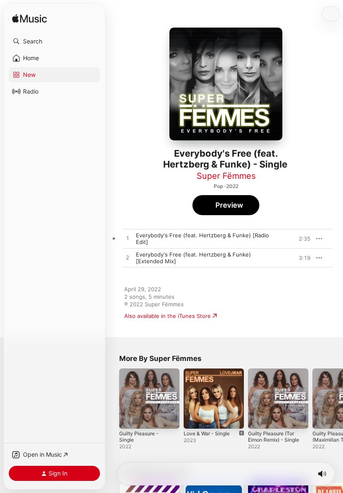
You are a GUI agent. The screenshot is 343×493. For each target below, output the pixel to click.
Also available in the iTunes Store (167, 316)
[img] (29, 19)
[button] (54, 41)
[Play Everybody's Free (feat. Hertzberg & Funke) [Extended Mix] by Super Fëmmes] (127, 258)
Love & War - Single (207, 433)
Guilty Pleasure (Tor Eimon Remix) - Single (273, 436)
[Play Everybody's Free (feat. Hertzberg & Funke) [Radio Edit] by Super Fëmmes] (127, 238)
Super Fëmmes (226, 176)
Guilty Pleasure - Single (139, 436)
